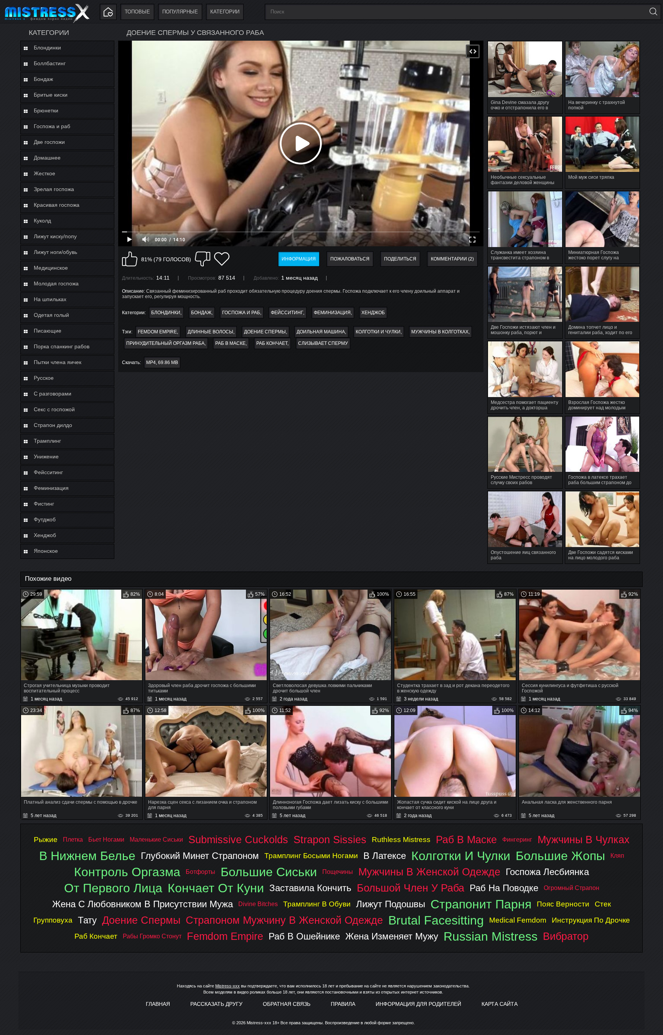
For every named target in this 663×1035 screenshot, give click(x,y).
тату (87, 920)
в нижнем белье (87, 856)
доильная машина (321, 332)
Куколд (42, 221)
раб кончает (271, 343)
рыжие (46, 840)
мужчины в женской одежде (429, 872)
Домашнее (47, 158)
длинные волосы (210, 332)
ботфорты (200, 872)
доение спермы (265, 332)
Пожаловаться (349, 259)
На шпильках (50, 299)
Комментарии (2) (452, 259)
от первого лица (113, 888)
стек (603, 904)
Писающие (47, 331)
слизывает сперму (323, 343)
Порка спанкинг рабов (61, 346)
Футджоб (45, 519)
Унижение (46, 456)
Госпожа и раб (52, 126)
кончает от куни (216, 888)
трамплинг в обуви (317, 904)
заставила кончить (310, 888)
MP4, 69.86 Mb (162, 362)
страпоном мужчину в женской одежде (284, 920)
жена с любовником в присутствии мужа (142, 904)
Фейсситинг (48, 472)
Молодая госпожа (56, 283)
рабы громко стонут (152, 936)
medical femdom (517, 920)
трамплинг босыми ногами (311, 856)
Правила (343, 1004)
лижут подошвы (390, 904)
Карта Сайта (500, 1004)
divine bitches (258, 904)
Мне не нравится (202, 259)
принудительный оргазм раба (165, 343)
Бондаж (43, 79)
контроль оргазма (127, 872)
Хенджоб (45, 535)
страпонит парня (480, 904)
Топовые (137, 12)
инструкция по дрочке (591, 920)
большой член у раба (410, 888)
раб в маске (230, 343)
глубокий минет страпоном (200, 855)
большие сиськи (269, 872)
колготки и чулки (378, 332)
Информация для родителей (418, 1004)
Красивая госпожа (56, 205)
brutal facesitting (436, 920)
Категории (224, 12)
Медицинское (51, 268)
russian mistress (491, 936)
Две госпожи (49, 142)
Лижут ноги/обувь (55, 252)
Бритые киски (51, 95)
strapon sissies (330, 839)
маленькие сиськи (156, 839)
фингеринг (517, 839)
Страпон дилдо (53, 425)
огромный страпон (571, 888)
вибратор (566, 936)
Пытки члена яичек (57, 362)
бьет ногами (106, 839)
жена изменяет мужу (391, 936)
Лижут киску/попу (55, 236)
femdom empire (157, 332)
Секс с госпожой (54, 409)
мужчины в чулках (584, 839)
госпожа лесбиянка (547, 872)
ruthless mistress (401, 840)
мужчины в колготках (439, 332)
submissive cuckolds (238, 839)
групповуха (53, 920)
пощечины (337, 872)
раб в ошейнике (304, 936)
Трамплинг (47, 441)
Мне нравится (129, 259)
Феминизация (51, 488)
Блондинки (47, 47)
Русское (44, 378)
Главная (158, 1004)
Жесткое (44, 173)
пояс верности (563, 904)
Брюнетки (46, 110)
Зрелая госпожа (54, 189)
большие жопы (560, 856)
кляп (617, 855)
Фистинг (44, 504)
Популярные (180, 12)
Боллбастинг (50, 63)
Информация (299, 259)
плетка (73, 839)
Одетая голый (51, 315)
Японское (46, 551)
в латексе (384, 855)
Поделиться (400, 259)
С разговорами (52, 394)
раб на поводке (504, 888)
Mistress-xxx (227, 986)
